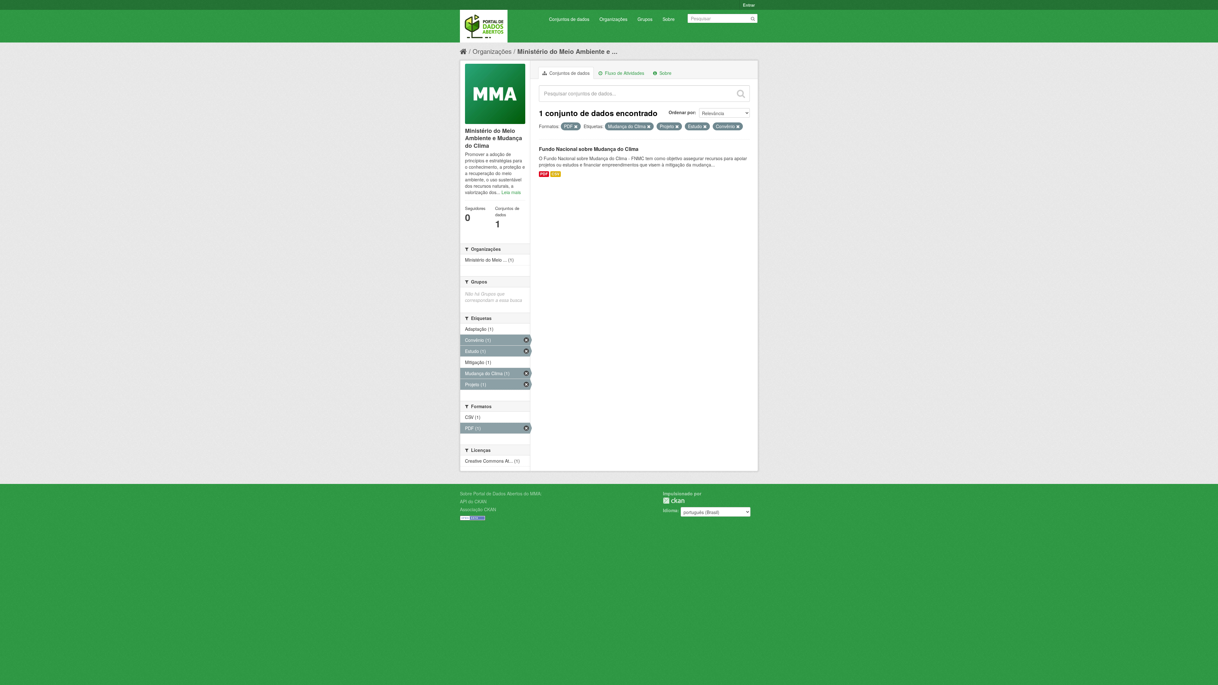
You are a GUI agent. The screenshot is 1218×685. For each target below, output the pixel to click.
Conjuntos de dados (569, 19)
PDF (544, 174)
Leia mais (511, 192)
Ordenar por (682, 112)
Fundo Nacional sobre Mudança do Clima (588, 149)
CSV (556, 174)
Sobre (669, 19)
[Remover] (576, 126)
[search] (741, 93)
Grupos (645, 19)
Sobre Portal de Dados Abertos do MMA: (501, 493)
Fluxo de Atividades (624, 73)
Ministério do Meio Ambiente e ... (567, 51)
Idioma (670, 510)
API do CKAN (473, 501)
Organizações (613, 19)
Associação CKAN (478, 509)
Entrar (749, 5)
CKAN (673, 500)
